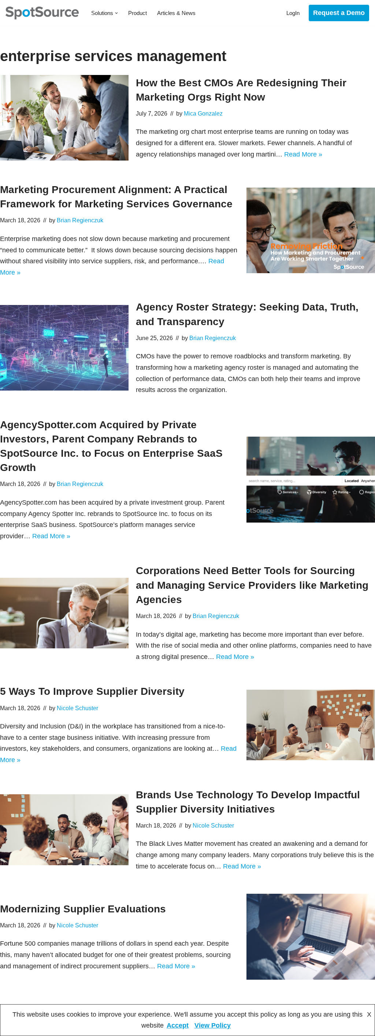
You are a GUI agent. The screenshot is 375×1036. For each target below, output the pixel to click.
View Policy (212, 1025)
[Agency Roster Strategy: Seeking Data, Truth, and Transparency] (64, 348)
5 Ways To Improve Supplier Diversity (92, 691)
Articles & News (176, 13)
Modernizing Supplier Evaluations (83, 909)
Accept (178, 1025)
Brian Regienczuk (80, 220)
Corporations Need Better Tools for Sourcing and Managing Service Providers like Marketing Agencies (252, 585)
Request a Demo (339, 12)
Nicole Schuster (77, 708)
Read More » (303, 154)
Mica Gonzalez (203, 113)
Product (137, 13)
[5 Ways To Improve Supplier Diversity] (310, 725)
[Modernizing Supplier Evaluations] (310, 936)
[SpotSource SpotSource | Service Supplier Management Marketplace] (42, 13)
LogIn (293, 13)
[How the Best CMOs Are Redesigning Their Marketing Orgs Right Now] (64, 118)
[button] (116, 13)
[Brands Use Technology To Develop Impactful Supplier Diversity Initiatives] (64, 829)
